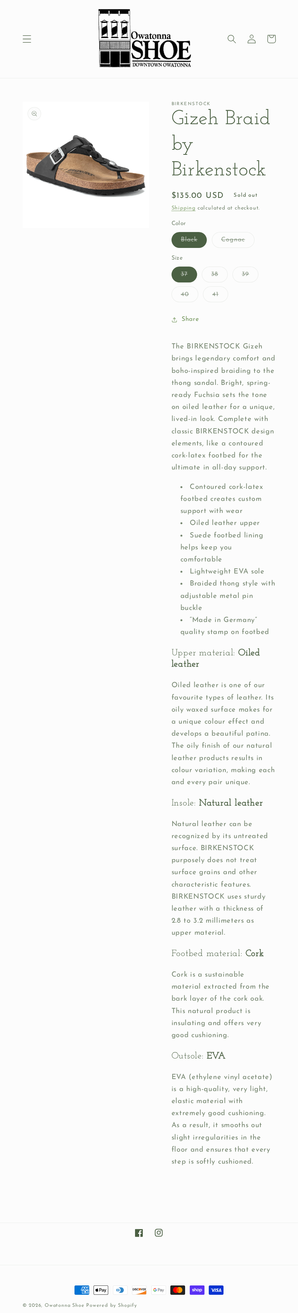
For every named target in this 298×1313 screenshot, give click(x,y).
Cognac (238, 242)
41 (220, 296)
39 (250, 276)
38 (219, 276)
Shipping (184, 208)
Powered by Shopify (111, 1305)
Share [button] (190, 319)
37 (189, 276)
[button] (27, 39)
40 (189, 296)
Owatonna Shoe (64, 1305)
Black (194, 242)
